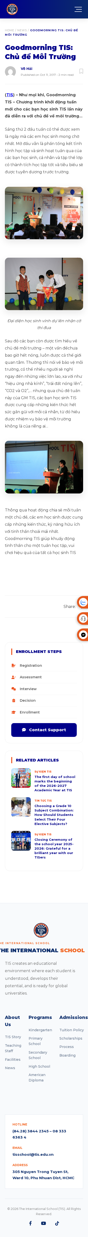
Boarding (67, 1055)
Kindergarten (40, 1030)
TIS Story (13, 1037)
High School (39, 1066)
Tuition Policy (71, 1030)
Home (9, 30)
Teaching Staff (13, 1048)
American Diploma (37, 1077)
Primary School (36, 1041)
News (22, 30)
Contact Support (47, 730)
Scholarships (70, 1038)
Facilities (13, 1059)
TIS (9, 95)
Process (66, 1047)
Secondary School (38, 1055)
